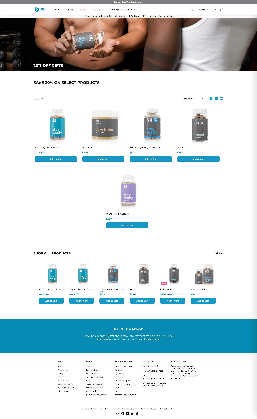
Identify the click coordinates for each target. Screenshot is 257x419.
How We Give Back (94, 388)
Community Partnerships (125, 384)
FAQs (88, 381)
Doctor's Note (92, 370)
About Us (90, 366)
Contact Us (119, 377)
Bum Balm (87, 147)
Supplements (64, 370)
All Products (63, 381)
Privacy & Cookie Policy (92, 409)
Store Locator (120, 388)
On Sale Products (65, 384)
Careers (117, 391)
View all (220, 253)
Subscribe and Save (123, 366)
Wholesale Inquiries (122, 381)
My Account (119, 374)
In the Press (91, 374)
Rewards (118, 370)
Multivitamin (166, 289)
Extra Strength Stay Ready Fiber (145, 147)
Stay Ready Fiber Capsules (47, 147)
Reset (180, 147)
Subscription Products (68, 388)
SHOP (57, 9)
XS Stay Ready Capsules (117, 214)
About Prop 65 (166, 409)
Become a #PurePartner (125, 395)
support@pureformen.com (154, 378)
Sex (60, 366)
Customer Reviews (94, 384)
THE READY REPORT (123, 9)
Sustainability (92, 391)
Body (60, 374)
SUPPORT (98, 9)
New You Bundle (198, 289)
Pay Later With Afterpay (96, 395)
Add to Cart (56, 159)
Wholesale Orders (149, 409)
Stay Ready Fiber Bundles (81, 289)
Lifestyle (61, 377)
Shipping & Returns (130, 409)
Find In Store (63, 391)
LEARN (70, 9)
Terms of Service (112, 409)
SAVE (83, 9)
